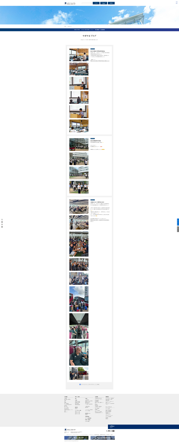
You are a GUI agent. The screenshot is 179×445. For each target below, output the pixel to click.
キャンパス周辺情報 (108, 416)
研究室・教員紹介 (87, 419)
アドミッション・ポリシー (98, 399)
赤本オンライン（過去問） (98, 411)
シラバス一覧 (87, 421)
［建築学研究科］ (87, 406)
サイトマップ (91, 434)
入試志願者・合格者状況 (98, 406)
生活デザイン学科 (77, 412)
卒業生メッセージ (108, 402)
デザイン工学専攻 (87, 410)
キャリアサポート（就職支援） (110, 398)
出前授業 (96, 409)
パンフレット (103, 3)
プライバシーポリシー (76, 434)
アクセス (96, 3)
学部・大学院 (77, 396)
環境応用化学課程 (77, 404)
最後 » (98, 384)
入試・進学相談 (97, 408)
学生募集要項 (97, 401)
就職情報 (107, 396)
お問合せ (111, 3)
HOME (65, 26)
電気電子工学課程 (77, 401)
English (112, 434)
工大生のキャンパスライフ (109, 415)
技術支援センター (108, 412)
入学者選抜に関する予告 (98, 398)
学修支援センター (108, 413)
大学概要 (65, 396)
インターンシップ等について (110, 401)
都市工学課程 (77, 403)
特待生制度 (96, 405)
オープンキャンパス (97, 407)
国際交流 (107, 418)
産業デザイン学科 (77, 411)
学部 (75, 398)
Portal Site (108, 434)
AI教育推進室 (87, 416)
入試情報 (96, 396)
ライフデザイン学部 (78, 410)
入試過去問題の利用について (99, 412)
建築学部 (76, 407)
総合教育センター (87, 413)
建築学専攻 (86, 407)
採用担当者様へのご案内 (109, 399)
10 (89, 384)
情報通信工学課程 (77, 402)
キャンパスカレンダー (109, 409)
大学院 (86, 398)
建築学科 (76, 408)
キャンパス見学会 (97, 410)
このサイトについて (69, 434)
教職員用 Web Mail (102, 434)
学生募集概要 (97, 400)
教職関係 (86, 414)
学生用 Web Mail (96, 434)
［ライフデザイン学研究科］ (89, 409)
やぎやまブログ (89, 36)
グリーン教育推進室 (88, 418)
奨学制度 (107, 417)
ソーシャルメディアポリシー (84, 434)
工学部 (76, 400)
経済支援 (96, 404)
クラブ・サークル (108, 414)
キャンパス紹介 (108, 408)
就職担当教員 (107, 400)
